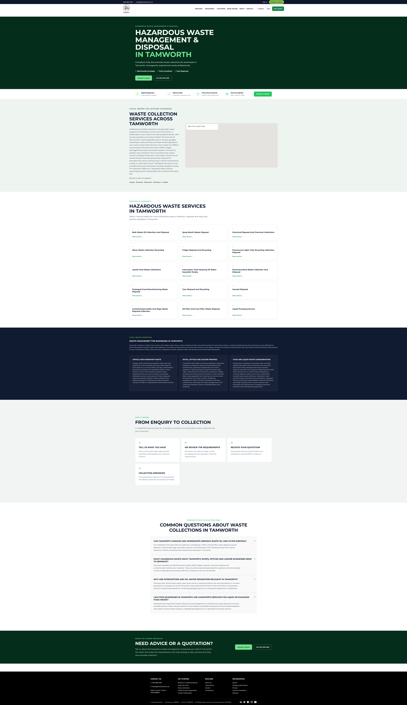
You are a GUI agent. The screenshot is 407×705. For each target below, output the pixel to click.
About (242, 9)
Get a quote (278, 9)
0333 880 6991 (128, 2)
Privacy (234, 688)
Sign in (265, 2)
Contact (249, 9)
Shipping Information (240, 685)
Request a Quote (262, 94)
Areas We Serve (183, 685)
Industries (209, 9)
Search (234, 683)
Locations (221, 9)
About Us (208, 683)
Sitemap (235, 693)
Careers (207, 688)
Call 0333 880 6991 (162, 78)
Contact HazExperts (185, 693)
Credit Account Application (187, 690)
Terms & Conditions (239, 690)
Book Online (232, 9)
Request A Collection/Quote (187, 683)
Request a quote (276, 2)
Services (198, 9)
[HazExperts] (131, 8)
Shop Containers (184, 688)
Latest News (209, 685)
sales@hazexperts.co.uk (144, 2)
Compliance (209, 690)
